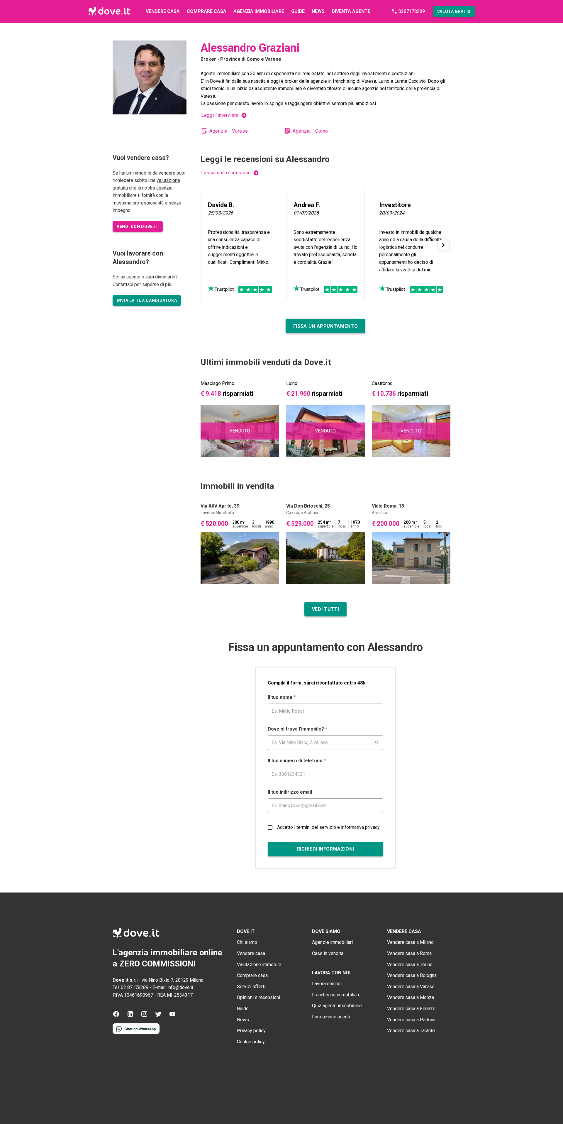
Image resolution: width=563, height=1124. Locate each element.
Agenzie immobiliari (332, 942)
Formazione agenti (331, 1017)
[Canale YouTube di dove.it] (172, 1016)
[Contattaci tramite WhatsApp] (136, 1032)
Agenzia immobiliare (258, 11)
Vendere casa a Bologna (412, 975)
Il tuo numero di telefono (297, 760)
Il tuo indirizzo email (290, 792)
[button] (454, 11)
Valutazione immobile (259, 964)
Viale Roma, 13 (388, 506)
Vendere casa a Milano (410, 942)
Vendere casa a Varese (411, 986)
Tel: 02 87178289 (130, 987)
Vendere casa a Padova (411, 1019)
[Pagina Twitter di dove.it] (158, 1016)
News (318, 11)
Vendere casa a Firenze (411, 1008)
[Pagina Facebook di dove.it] (116, 1016)
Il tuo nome (282, 697)
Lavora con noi (327, 983)
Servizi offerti (251, 986)
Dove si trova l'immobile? (297, 729)
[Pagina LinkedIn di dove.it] (130, 1016)
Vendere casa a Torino (410, 964)
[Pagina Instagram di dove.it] (144, 1016)
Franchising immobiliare (336, 995)
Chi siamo (247, 942)
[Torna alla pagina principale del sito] (109, 11)
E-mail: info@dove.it (172, 987)
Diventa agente (351, 11)
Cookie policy (251, 1041)
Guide (298, 11)
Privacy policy (251, 1030)
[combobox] (325, 742)
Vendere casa (163, 11)
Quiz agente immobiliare (337, 1005)
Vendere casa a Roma (409, 953)
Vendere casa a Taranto (411, 1030)
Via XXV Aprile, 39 (220, 506)
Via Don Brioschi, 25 (308, 506)
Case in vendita (327, 953)
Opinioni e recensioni (258, 997)
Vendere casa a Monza (410, 997)
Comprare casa (206, 11)
